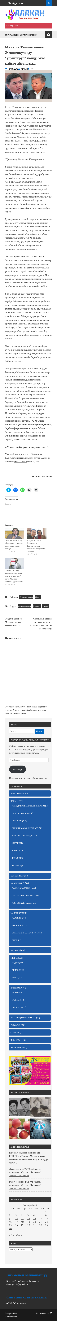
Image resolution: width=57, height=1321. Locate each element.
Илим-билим (17, 793)
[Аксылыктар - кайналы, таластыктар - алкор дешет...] (19, 1129)
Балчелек (17, 999)
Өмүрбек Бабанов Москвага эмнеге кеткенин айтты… (13, 622)
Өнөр (14, 940)
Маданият (16, 913)
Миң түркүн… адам (22, 902)
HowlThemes (11, 1316)
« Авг (12, 1235)
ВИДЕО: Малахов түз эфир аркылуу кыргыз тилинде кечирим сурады (14, 544)
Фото (14, 977)
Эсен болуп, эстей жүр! (24, 932)
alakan (12, 1169)
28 (40, 1225)
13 (34, 1218)
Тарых (15, 858)
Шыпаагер (17, 1007)
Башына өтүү (42, 1313)
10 (16, 1218)
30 (10, 1228)
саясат (45, 606)
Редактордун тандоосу (23, 1017)
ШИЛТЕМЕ (20, 461)
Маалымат (16, 883)
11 (22, 1218)
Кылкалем (17, 925)
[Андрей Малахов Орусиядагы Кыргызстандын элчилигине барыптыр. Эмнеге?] (36, 533)
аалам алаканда (24, 606)
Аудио (15, 962)
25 (22, 1225)
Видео (15, 970)
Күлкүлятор (17, 875)
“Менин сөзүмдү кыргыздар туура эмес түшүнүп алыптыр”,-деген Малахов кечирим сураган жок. (14, 576)
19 (28, 1221)
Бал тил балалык (21, 813)
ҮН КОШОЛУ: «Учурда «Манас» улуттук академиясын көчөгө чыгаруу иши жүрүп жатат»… (28, 1157)
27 (34, 1225)
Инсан (15, 843)
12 (28, 1218)
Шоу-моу (15, 1040)
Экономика (17, 1047)
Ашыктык (17, 992)
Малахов (36, 606)
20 (34, 1221)
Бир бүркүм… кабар (22, 895)
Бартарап (17, 820)
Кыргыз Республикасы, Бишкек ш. (22, 1281)
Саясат (38, 597)
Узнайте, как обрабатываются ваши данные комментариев (25, 711)
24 (16, 1225)
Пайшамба (16, 987)
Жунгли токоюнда (22, 835)
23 (10, 1225)
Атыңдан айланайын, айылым (28, 805)
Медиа (14, 957)
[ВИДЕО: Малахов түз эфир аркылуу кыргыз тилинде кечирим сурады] (14, 533)
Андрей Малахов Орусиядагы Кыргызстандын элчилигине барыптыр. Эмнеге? (36, 546)
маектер (16, 850)
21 (40, 1221)
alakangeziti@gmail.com (17, 1284)
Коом (13, 801)
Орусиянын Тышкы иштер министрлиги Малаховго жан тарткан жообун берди (41, 623)
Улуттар (16, 865)
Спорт (14, 1032)
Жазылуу (17, 769)
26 (28, 1225)
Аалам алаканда (26, 597)
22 (46, 1221)
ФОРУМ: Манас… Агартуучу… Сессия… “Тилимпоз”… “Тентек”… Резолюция (25, 1172)
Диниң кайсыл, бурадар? (25, 828)
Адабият (16, 917)
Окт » (19, 1235)
